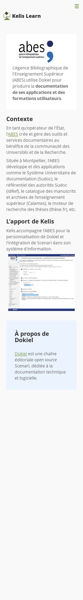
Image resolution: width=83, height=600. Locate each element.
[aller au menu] (77, 7)
